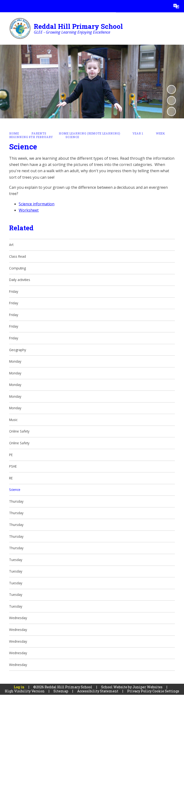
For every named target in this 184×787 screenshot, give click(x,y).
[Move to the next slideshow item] (171, 111)
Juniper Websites (147, 687)
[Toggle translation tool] (176, 6)
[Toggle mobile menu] (6, 6)
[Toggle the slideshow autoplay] (171, 89)
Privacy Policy (139, 691)
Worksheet (29, 210)
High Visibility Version (25, 691)
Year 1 (137, 133)
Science (72, 137)
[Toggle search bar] (164, 6)
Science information (36, 204)
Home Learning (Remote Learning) (89, 133)
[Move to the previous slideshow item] (171, 100)
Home (14, 133)
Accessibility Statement (97, 691)
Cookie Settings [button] (165, 691)
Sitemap (60, 691)
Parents (38, 133)
